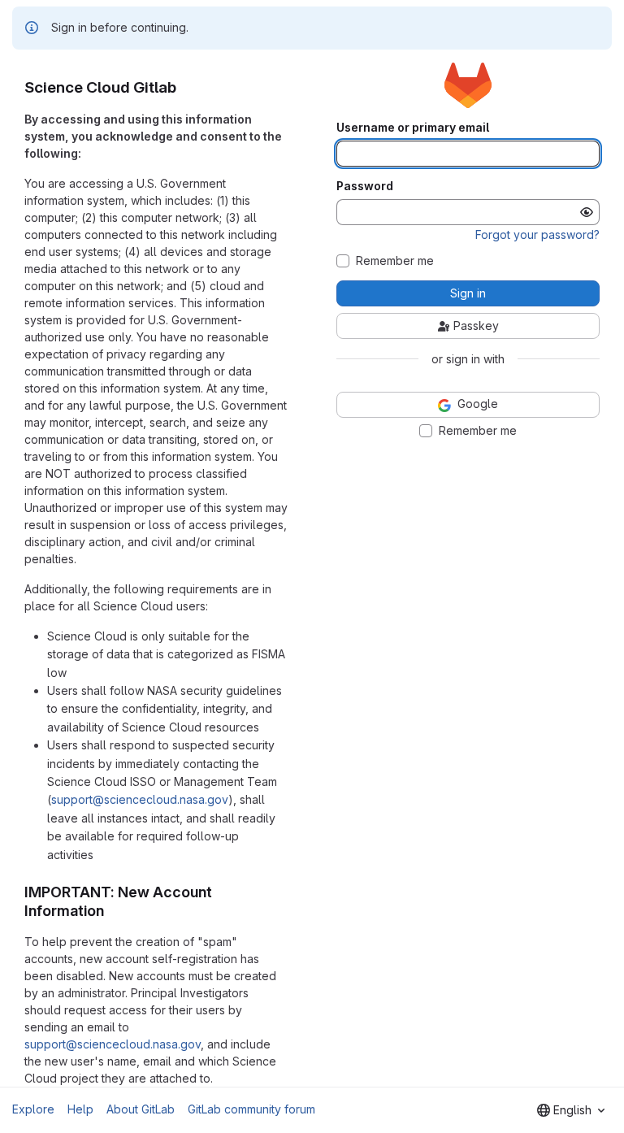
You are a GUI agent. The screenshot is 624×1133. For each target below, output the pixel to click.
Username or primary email (412, 127)
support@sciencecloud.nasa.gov (139, 799)
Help (80, 1109)
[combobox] (571, 1110)
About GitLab (140, 1109)
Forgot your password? (537, 234)
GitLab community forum (251, 1109)
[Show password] (587, 212)
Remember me (395, 260)
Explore (33, 1109)
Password (364, 186)
